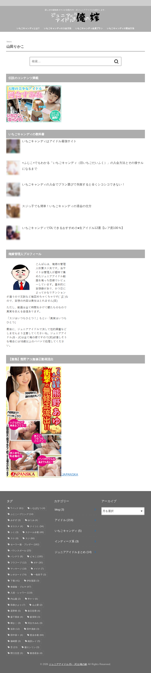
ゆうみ (33, 520)
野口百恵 (16, 653)
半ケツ (33, 599)
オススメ (16, 526)
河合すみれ (35, 623)
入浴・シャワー (21, 592)
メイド (39, 568)
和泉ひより (17, 605)
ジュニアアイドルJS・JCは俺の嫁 (68, 664)
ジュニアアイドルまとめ (73, 552)
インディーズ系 (67, 541)
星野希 (15, 611)
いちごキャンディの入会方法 (57, 28)
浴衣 (15, 629)
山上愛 (37, 605)
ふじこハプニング (22, 514)
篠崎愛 (15, 641)
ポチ (38, 562)
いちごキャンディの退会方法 (120, 28)
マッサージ (18, 568)
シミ (14, 532)
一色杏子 (40, 574)
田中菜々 (16, 635)
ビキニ (36, 556)
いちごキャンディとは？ (28, 28)
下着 (15, 580)
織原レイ (34, 641)
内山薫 (15, 599)
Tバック (17, 508)
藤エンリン (31, 647)
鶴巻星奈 (36, 653)
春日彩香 (34, 611)
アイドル (64, 520)
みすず (15, 520)
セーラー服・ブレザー (24, 544)
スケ (14, 538)
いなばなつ (37, 508)
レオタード (18, 574)
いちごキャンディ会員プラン (89, 28)
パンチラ (16, 556)
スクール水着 (34, 532)
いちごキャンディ (68, 530)
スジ (30, 538)
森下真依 (16, 617)
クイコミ (37, 526)
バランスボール (20, 550)
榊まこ (15, 623)
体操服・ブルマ (20, 587)
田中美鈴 (33, 629)
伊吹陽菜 (33, 580)
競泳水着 (37, 635)
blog (59, 509)
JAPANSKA (69, 474)
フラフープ (18, 562)
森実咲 (35, 617)
